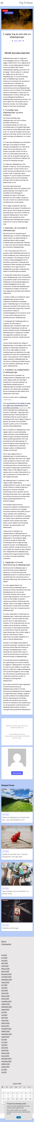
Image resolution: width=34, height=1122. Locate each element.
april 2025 (4, 990)
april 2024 (4, 1018)
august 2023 (5, 1037)
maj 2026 (4, 960)
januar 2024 (5, 1026)
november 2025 (6, 977)
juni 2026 (4, 958)
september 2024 (6, 1007)
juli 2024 (4, 1012)
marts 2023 (5, 1050)
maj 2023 (4, 1045)
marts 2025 (5, 993)
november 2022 (6, 1061)
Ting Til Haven (26, 2)
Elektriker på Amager (10, 928)
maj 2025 (4, 988)
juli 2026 (4, 955)
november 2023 (6, 1029)
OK (18, 1117)
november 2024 (6, 1001)
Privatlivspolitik (6, 944)
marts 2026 (5, 966)
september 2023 (6, 1034)
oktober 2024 (5, 1004)
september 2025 (6, 979)
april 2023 (4, 1048)
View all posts (17, 773)
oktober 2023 (5, 1031)
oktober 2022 (5, 1064)
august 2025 (5, 982)
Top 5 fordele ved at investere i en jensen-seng (15, 892)
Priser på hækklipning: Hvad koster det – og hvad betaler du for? (15, 818)
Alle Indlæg (8, 13)
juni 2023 (4, 1042)
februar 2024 (5, 1023)
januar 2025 (5, 999)
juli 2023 (4, 1039)
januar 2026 (5, 971)
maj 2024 (4, 1015)
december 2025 (6, 974)
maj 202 (4, 1072)
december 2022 (6, 1058)
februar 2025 (5, 996)
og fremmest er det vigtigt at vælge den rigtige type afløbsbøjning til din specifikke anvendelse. (16, 405)
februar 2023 (5, 1053)
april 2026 (4, 963)
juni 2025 (4, 985)
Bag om (3, 941)
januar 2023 (5, 1056)
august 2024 (5, 1009)
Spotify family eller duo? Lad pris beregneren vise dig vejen (14, 855)
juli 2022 (4, 1069)
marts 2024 (5, 1020)
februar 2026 (5, 969)
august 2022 (5, 1067)
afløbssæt (23, 397)
